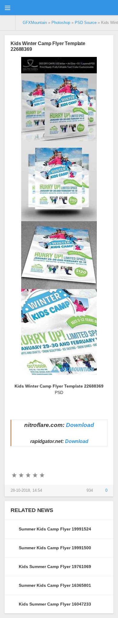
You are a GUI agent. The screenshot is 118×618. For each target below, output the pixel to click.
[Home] (7, 22)
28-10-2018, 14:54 (26, 490)
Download (80, 425)
